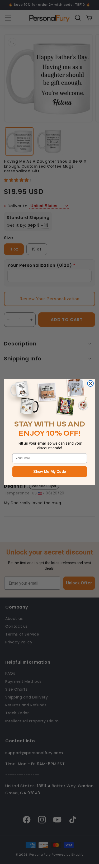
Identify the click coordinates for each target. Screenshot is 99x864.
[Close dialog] (90, 384)
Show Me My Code (49, 472)
